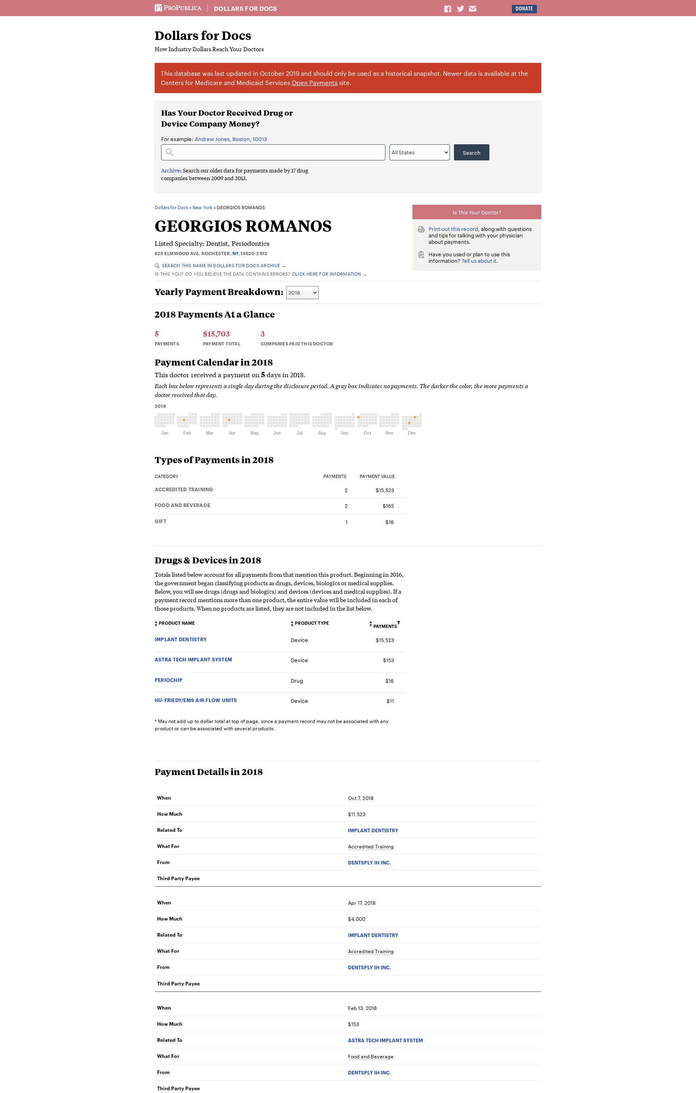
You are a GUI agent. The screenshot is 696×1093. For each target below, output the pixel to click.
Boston (241, 138)
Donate (524, 8)
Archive (170, 170)
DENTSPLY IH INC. (369, 862)
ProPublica (178, 8)
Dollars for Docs (246, 8)
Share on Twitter (462, 8)
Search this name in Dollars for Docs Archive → (224, 265)
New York (202, 207)
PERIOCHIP (168, 679)
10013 (260, 138)
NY (235, 253)
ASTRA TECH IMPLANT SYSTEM (193, 659)
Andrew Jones (212, 138)
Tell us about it (479, 260)
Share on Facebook (448, 8)
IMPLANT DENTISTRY (181, 639)
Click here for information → (329, 273)
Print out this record (453, 228)
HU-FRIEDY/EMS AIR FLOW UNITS (196, 699)
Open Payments (315, 82)
